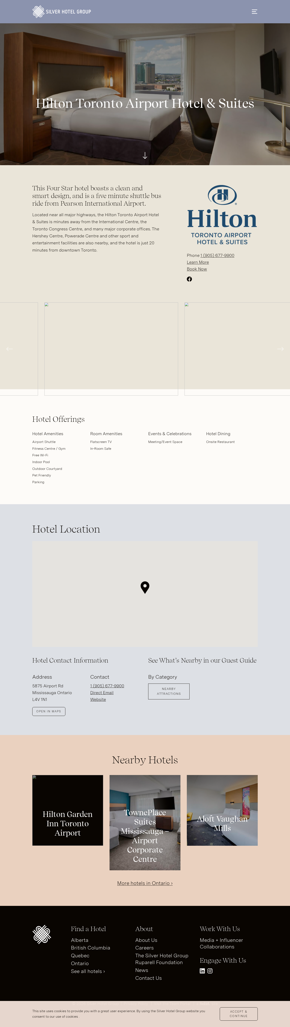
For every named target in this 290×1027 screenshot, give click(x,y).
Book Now (197, 268)
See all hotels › (88, 971)
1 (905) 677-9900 (217, 255)
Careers (144, 948)
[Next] (280, 349)
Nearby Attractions (169, 691)
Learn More (198, 262)
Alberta (79, 940)
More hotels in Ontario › (145, 883)
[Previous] (9, 349)
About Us (146, 940)
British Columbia (90, 948)
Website (98, 699)
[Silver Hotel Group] (61, 11)
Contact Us (148, 978)
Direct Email (102, 692)
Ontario (80, 963)
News (141, 970)
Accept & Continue (239, 1014)
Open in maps (48, 711)
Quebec (80, 955)
